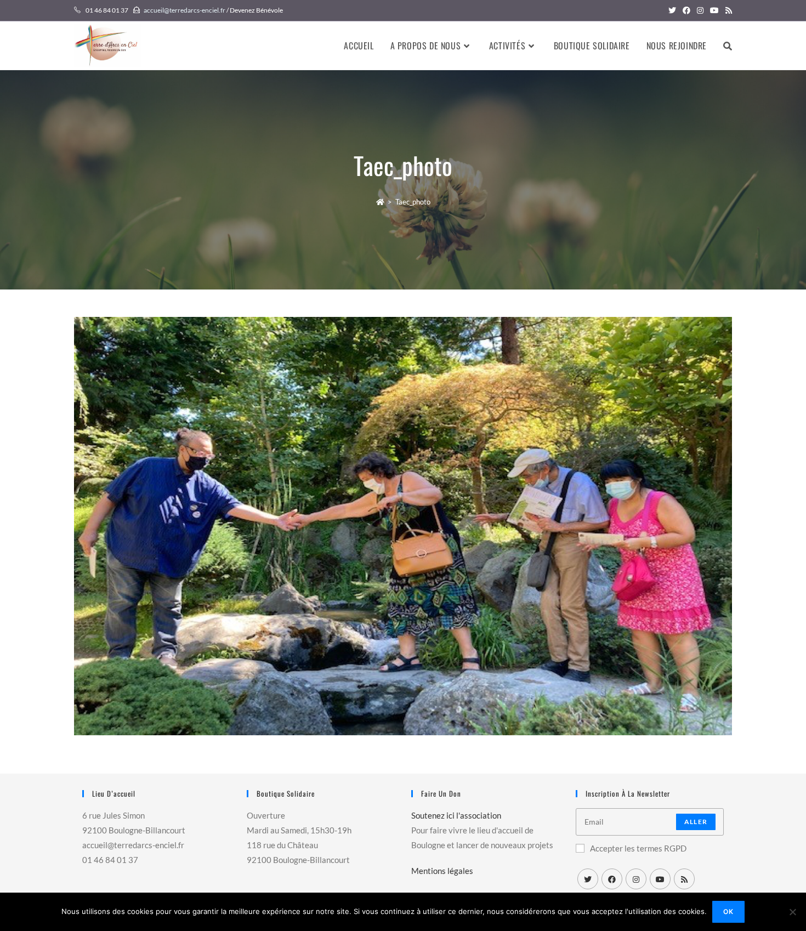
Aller (695, 822)
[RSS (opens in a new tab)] (727, 10)
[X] (587, 878)
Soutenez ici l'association (456, 815)
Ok (728, 911)
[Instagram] (636, 878)
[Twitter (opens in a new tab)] (672, 10)
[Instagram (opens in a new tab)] (700, 10)
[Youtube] (660, 878)
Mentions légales (442, 871)
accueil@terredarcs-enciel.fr (184, 10)
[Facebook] (611, 878)
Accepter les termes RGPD (638, 848)
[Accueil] (380, 201)
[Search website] (727, 45)
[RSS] (684, 878)
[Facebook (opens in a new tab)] (686, 10)
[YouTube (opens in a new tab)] (714, 10)
